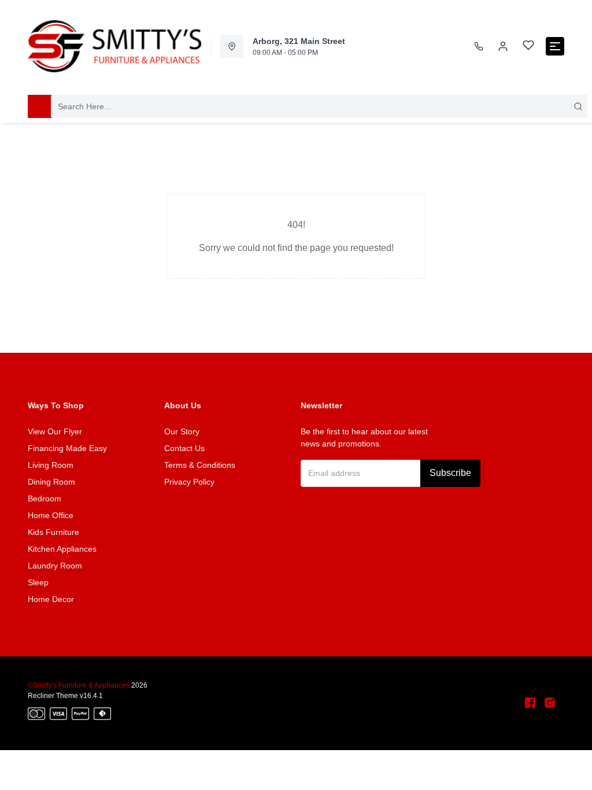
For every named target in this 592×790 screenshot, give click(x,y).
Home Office (50, 515)
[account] (503, 46)
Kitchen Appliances (62, 548)
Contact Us (184, 448)
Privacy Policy (189, 481)
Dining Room (51, 481)
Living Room (50, 465)
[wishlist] (528, 46)
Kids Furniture (53, 532)
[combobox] (319, 106)
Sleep (38, 582)
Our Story (181, 431)
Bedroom (44, 498)
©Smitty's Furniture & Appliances (79, 685)
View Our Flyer (55, 431)
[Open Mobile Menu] (555, 46)
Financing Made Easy (67, 448)
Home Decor (51, 599)
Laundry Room (55, 565)
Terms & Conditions (199, 465)
